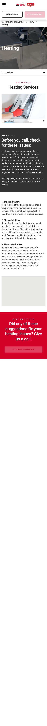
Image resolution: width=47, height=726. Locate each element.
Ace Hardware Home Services (13, 22)
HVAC (32, 22)
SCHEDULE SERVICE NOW (25, 349)
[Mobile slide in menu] (4, 4)
